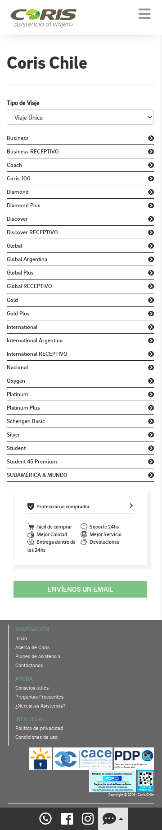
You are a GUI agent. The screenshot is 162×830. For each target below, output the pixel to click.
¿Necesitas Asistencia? (40, 705)
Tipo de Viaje (23, 102)
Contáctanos (29, 665)
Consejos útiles (32, 687)
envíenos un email (80, 589)
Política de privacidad (39, 728)
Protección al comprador (63, 506)
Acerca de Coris (32, 647)
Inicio (21, 638)
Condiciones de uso (36, 737)
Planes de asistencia (37, 656)
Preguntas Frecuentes (39, 696)
